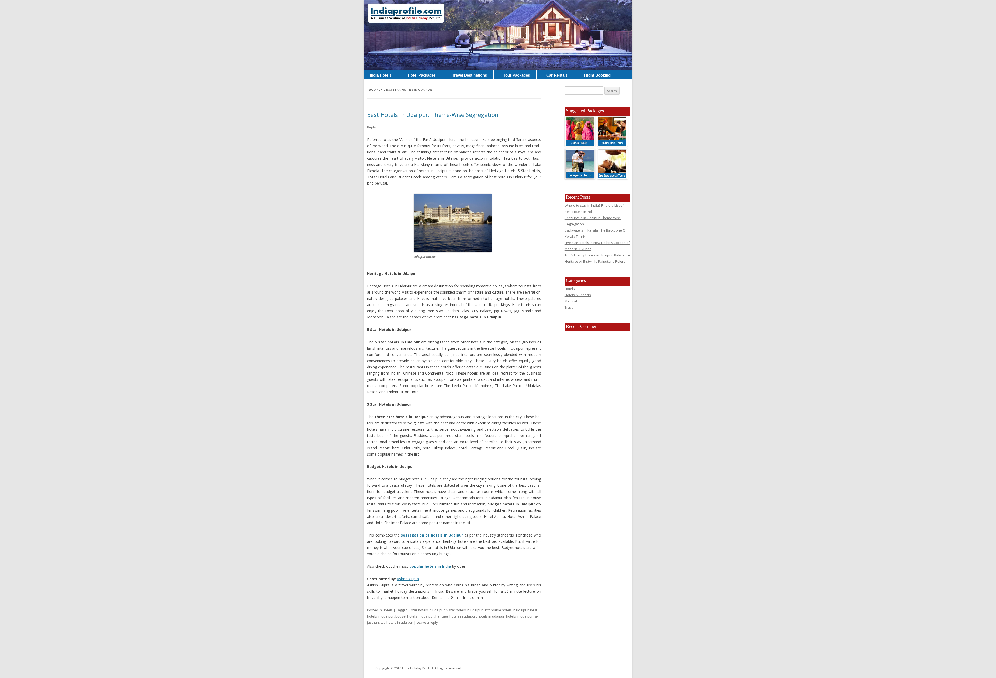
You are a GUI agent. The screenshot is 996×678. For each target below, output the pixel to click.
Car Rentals (557, 75)
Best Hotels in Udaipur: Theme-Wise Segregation (433, 114)
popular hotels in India (430, 566)
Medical (571, 301)
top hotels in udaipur (397, 622)
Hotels (388, 610)
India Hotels (380, 75)
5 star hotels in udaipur (464, 610)
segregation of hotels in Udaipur (432, 535)
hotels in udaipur (491, 616)
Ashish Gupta (408, 578)
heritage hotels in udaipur (455, 616)
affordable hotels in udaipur (506, 610)
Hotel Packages (422, 75)
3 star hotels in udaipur (427, 610)
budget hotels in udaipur (414, 616)
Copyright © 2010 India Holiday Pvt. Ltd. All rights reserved (418, 668)
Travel (570, 307)
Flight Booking (597, 75)
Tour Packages (516, 75)
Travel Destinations (469, 75)
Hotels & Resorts (578, 295)
